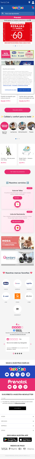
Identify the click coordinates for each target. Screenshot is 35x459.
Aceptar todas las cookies (24, 90)
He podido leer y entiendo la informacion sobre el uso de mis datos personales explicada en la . (18, 402)
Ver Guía (16, 198)
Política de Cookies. (7, 85)
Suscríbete (17, 408)
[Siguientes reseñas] (31, 344)
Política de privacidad (20, 403)
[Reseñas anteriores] (4, 344)
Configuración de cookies (11, 89)
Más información (16, 221)
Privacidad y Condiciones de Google (20, 85)
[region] (17, 79)
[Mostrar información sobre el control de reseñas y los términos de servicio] (29, 332)
